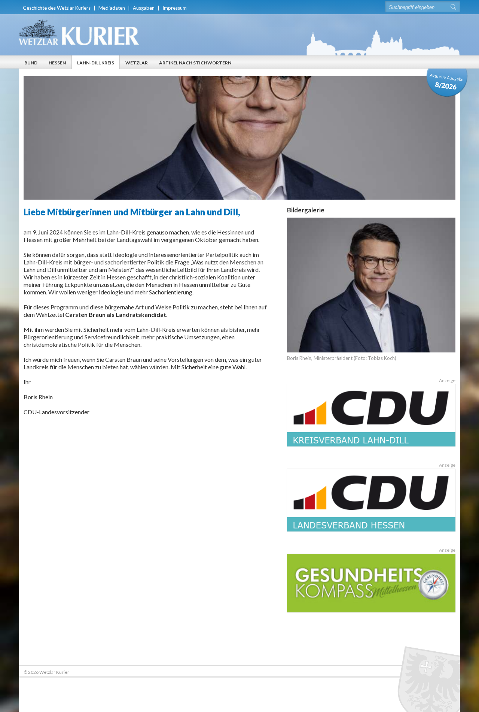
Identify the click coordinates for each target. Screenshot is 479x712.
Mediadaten (111, 8)
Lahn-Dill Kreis (95, 63)
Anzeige (447, 380)
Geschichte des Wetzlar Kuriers (57, 8)
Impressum (174, 8)
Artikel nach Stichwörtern (195, 63)
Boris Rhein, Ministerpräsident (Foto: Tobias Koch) (341, 358)
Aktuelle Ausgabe (447, 82)
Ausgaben (144, 8)
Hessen (57, 63)
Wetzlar (136, 63)
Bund (30, 63)
